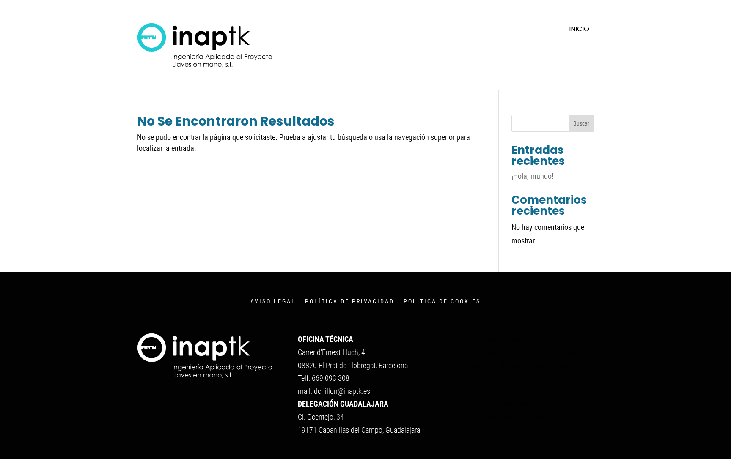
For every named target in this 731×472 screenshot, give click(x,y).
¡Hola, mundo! (532, 176)
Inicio (579, 30)
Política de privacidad (349, 301)
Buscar (581, 123)
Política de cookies (442, 301)
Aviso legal (273, 301)
